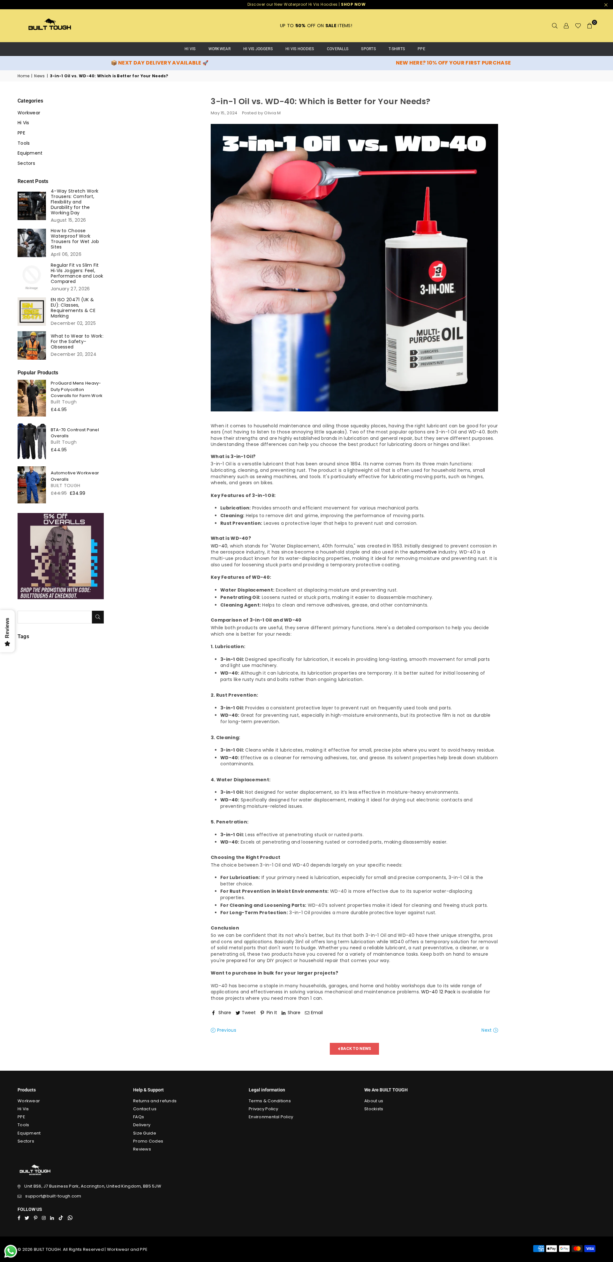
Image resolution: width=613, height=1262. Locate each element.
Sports (368, 49)
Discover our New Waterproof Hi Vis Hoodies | (306, 4)
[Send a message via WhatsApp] (10, 1251)
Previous (226, 1030)
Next (487, 1030)
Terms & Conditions (270, 1101)
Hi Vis (23, 123)
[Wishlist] (578, 25)
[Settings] (566, 25)
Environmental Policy (271, 1117)
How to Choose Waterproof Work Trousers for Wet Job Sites (75, 239)
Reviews (142, 1149)
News (39, 76)
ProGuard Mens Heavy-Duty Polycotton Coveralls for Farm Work (76, 389)
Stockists (373, 1109)
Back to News (355, 1048)
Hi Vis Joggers (258, 49)
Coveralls (338, 49)
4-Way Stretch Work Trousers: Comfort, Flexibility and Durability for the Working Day (74, 202)
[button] (589, 25)
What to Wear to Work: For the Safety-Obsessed (77, 341)
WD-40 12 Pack (438, 992)
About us (373, 1101)
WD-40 (219, 546)
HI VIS (190, 49)
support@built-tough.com (53, 1196)
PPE (421, 49)
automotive (423, 552)
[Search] (555, 25)
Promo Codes (148, 1141)
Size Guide (144, 1133)
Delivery (141, 1125)
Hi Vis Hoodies (299, 49)
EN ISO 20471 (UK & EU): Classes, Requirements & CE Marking (73, 308)
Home (23, 76)
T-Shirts (397, 49)
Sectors (26, 163)
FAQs (138, 1117)
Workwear (219, 49)
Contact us (144, 1109)
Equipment (30, 153)
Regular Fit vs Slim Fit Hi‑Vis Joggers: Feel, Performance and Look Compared (77, 273)
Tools (24, 143)
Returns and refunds (155, 1101)
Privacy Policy (263, 1109)
